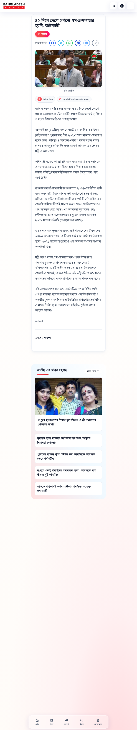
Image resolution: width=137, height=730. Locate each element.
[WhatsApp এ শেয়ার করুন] (69, 43)
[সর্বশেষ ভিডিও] (113, 5)
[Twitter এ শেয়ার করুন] (61, 43)
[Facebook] (121, 5)
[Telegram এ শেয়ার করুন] (86, 43)
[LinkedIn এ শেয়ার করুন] (78, 43)
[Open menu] (130, 5)
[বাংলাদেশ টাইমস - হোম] (14, 6)
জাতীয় (44, 34)
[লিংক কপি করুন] (95, 43)
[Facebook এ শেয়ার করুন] (52, 43)
